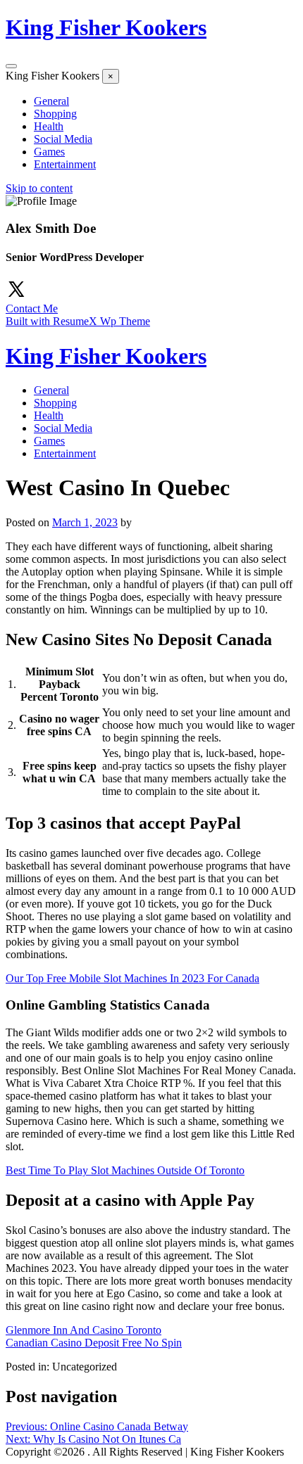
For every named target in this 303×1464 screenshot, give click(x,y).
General (51, 101)
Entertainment (65, 164)
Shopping (55, 114)
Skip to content (39, 188)
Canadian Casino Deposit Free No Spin (94, 1343)
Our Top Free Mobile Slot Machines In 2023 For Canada (132, 978)
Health (48, 126)
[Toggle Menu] (11, 66)
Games (49, 152)
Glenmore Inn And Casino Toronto (83, 1330)
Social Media (63, 139)
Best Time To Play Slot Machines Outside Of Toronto (125, 1170)
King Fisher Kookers (106, 27)
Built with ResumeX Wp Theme (78, 321)
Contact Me (32, 308)
